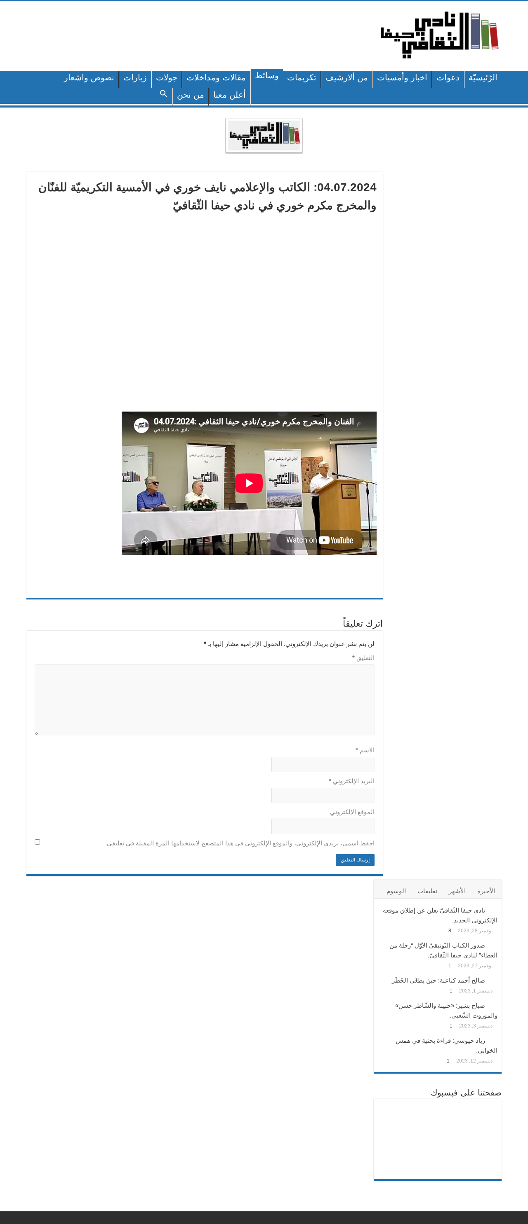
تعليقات (427, 890)
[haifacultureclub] (440, 34)
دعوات (448, 77)
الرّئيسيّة (483, 77)
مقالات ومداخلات (216, 77)
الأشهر (457, 890)
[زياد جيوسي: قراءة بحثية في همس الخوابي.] (493, 1040)
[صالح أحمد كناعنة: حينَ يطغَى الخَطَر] (493, 980)
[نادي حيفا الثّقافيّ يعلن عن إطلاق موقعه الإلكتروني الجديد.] (493, 910)
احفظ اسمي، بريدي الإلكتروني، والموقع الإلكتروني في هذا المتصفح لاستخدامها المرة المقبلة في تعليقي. (240, 843)
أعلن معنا (229, 94)
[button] (164, 96)
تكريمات (301, 77)
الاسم (365, 750)
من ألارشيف (346, 77)
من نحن (190, 94)
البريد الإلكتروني (352, 780)
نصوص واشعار (89, 77)
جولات (166, 77)
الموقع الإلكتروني (352, 811)
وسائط (267, 75)
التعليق (363, 657)
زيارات (135, 77)
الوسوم (396, 890)
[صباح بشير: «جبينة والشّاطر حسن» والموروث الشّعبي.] (493, 1005)
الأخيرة (486, 890)
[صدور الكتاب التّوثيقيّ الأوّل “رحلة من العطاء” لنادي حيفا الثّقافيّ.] (493, 945)
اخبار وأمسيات (402, 77)
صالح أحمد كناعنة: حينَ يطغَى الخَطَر (438, 980)
